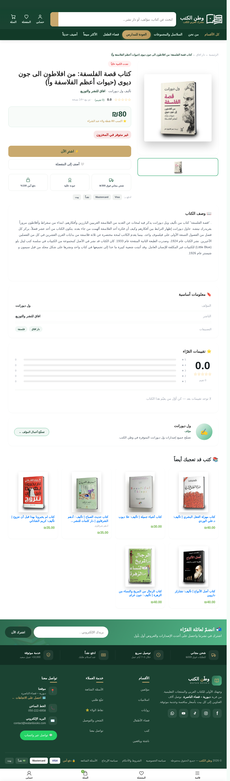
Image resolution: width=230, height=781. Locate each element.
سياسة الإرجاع (110, 760)
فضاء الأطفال (141, 720)
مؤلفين (145, 689)
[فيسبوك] (217, 713)
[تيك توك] (194, 713)
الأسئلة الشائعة (94, 689)
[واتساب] (172, 713)
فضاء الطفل (111, 34)
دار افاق (200, 54)
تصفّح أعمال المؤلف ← (31, 432)
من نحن (193, 34)
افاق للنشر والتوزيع (92, 91)
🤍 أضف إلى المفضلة (69, 164)
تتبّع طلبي (97, 699)
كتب (146, 730)
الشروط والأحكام (132, 760)
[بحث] (54, 19)
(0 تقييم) (99, 100)
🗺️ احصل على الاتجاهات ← (29, 697)
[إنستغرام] (205, 713)
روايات (145, 710)
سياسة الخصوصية (156, 760)
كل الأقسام (212, 34)
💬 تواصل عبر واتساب (38, 735)
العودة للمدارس (136, 34)
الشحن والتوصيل (93, 720)
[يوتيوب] (183, 713)
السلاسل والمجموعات (168, 34)
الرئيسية (213, 54)
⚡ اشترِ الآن (70, 151)
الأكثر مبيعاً (90, 34)
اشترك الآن (18, 632)
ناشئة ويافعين (141, 741)
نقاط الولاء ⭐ (94, 710)
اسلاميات (143, 699)
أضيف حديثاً (69, 34)
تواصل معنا (96, 730)
